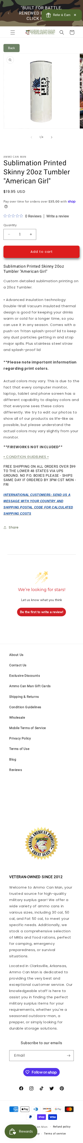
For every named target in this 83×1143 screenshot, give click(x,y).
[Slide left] (31, 137)
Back (11, 48)
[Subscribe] (68, 1055)
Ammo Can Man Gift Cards (30, 686)
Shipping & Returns (24, 696)
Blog (12, 759)
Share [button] (14, 527)
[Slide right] (52, 137)
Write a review (57, 216)
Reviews (15, 770)
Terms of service (55, 1133)
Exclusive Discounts (24, 675)
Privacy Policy (20, 738)
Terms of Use (19, 749)
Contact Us (18, 665)
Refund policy (62, 1126)
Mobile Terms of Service (27, 728)
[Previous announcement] (8, 13)
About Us (16, 655)
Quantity (10, 225)
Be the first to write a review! (41, 612)
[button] (13, 32)
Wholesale (17, 717)
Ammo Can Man (36, 1126)
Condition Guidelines (25, 707)
